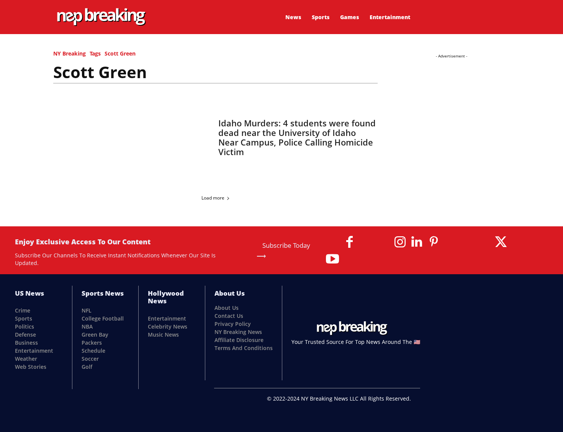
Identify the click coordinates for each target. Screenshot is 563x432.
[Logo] (101, 17)
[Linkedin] (416, 242)
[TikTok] (484, 242)
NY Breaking (69, 53)
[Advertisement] (451, 108)
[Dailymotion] (332, 242)
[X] (500, 242)
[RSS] (450, 242)
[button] (470, 16)
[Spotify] (467, 242)
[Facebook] (349, 242)
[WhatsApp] (517, 242)
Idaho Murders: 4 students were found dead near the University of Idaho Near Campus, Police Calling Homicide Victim (297, 137)
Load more (212, 198)
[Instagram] (399, 242)
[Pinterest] (433, 242)
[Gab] (366, 242)
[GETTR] (383, 242)
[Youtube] (332, 258)
